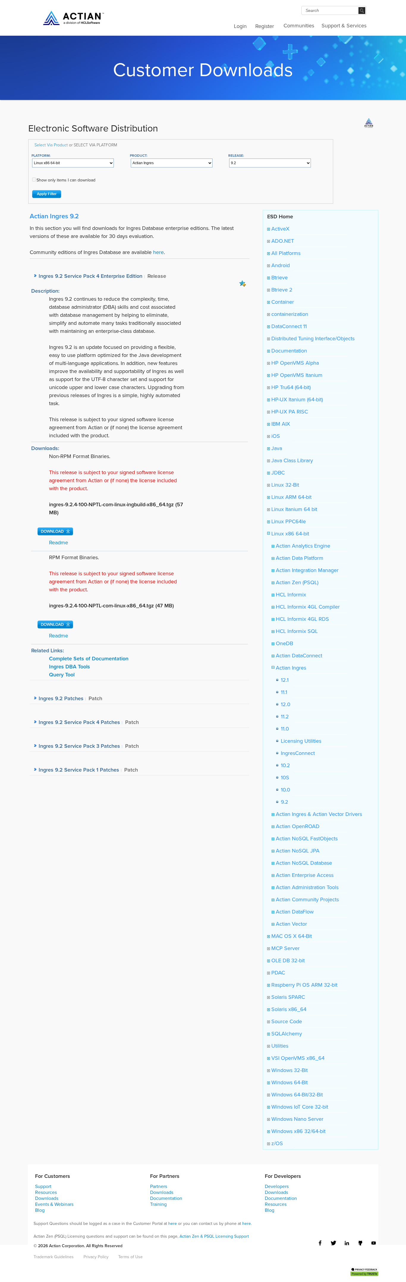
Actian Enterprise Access (303, 875)
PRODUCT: (138, 155)
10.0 (284, 789)
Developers (277, 1186)
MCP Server (285, 948)
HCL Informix (290, 594)
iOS (275, 436)
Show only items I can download (66, 180)
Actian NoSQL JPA (297, 850)
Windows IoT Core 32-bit (299, 1106)
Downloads (46, 1198)
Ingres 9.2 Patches (61, 698)
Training (158, 1204)
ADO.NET (282, 241)
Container (282, 301)
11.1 (282, 692)
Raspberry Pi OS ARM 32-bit (303, 984)
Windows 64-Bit (289, 1082)
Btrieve (279, 277)
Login (240, 26)
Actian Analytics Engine (302, 545)
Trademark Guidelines (54, 1257)
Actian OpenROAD (297, 826)
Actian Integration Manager (306, 570)
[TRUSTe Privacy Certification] (364, 1271)
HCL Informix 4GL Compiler (307, 606)
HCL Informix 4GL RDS (301, 619)
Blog (40, 1210)
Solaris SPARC (287, 997)
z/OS (276, 1143)
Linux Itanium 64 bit (293, 509)
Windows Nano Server (296, 1119)
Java (276, 448)
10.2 (284, 765)
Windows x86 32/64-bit (297, 1131)
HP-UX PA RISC (289, 411)
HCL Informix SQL (296, 631)
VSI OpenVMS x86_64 (297, 1058)
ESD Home (280, 216)
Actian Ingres (290, 667)
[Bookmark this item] (242, 282)
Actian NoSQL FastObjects (306, 838)
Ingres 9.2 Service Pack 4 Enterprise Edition (90, 276)
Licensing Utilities (299, 741)
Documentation (288, 350)
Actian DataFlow (294, 911)
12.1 (283, 680)
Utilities (279, 1045)
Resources (46, 1192)
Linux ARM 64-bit (290, 497)
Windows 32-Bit (289, 1070)
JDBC (277, 472)
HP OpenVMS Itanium (296, 375)
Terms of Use (130, 1257)
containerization (289, 314)
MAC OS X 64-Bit (291, 936)
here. (247, 1223)
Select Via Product (51, 145)
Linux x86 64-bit (289, 533)
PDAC (277, 972)
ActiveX (279, 228)
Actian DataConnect (298, 655)
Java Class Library (291, 460)
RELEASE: (236, 155)
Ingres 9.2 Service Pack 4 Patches (79, 722)
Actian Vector (290, 923)
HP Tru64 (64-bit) (290, 387)
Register (264, 26)
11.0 (283, 728)
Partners (158, 1186)
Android (280, 265)
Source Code (286, 1021)
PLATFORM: (41, 155)
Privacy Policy (96, 1257)
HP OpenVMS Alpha (294, 362)
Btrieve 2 (281, 289)
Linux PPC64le (288, 521)
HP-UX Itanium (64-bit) (296, 399)
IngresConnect (296, 753)
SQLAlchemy (286, 1033)
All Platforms (285, 253)
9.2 (283, 801)
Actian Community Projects (306, 899)
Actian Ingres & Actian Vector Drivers (318, 814)
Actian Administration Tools (306, 887)
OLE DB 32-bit (287, 960)
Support (43, 1186)
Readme (58, 542)
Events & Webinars (54, 1204)
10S (283, 777)
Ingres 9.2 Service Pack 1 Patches (79, 769)
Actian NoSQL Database (303, 862)
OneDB (283, 643)
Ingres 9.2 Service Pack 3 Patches (79, 746)
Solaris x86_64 (288, 1009)
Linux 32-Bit (284, 484)
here (158, 252)
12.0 (284, 704)
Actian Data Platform (298, 558)
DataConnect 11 (288, 326)
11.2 (283, 716)
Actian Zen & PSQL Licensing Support (214, 1236)
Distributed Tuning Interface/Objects (312, 338)
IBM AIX (280, 423)
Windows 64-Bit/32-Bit (296, 1094)
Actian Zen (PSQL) (296, 582)
